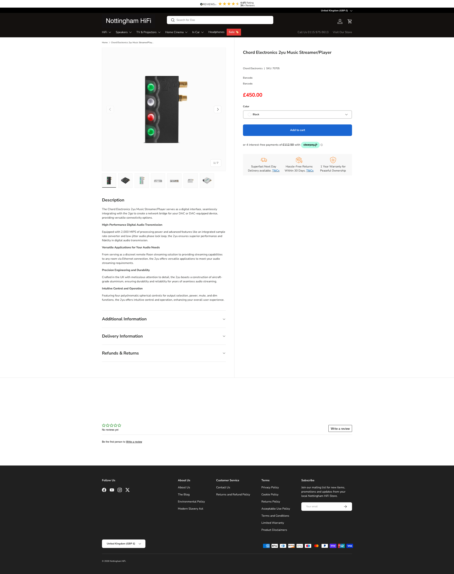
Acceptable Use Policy (275, 509)
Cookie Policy (269, 494)
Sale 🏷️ (234, 32)
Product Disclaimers (274, 530)
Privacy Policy (270, 487)
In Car (196, 32)
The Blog (184, 494)
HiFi (104, 32)
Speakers (122, 32)
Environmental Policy (191, 502)
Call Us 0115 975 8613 (313, 32)
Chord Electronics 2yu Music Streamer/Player (132, 42)
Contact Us (223, 487)
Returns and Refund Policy (233, 494)
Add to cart (297, 130)
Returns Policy (270, 502)
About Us (184, 487)
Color (246, 106)
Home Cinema (174, 32)
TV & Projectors (146, 32)
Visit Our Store (342, 32)
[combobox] (220, 20)
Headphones (216, 32)
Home (105, 42)
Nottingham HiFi (118, 561)
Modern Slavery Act (190, 509)
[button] (350, 21)
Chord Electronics (253, 68)
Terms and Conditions (275, 516)
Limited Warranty (272, 523)
